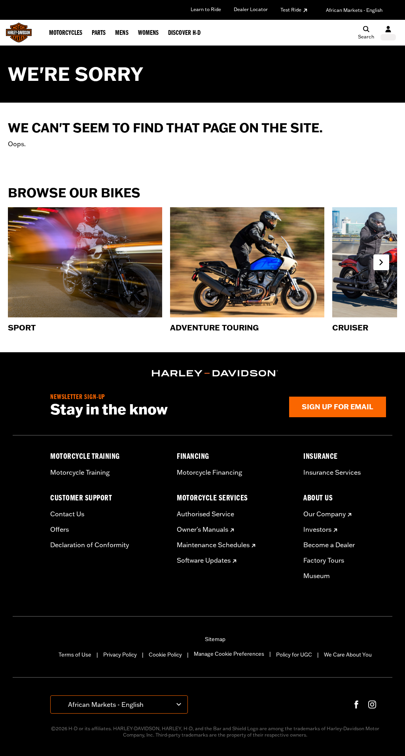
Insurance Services (332, 472)
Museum (316, 576)
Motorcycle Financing (209, 472)
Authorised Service (205, 514)
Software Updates (204, 560)
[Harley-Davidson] (215, 373)
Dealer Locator (251, 9)
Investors (317, 529)
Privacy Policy (120, 654)
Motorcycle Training (80, 472)
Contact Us (67, 514)
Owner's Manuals (202, 529)
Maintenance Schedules (213, 545)
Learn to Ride (206, 9)
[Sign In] (388, 33)
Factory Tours (323, 560)
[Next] (381, 262)
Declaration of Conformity (89, 545)
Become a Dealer (329, 545)
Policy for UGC (294, 654)
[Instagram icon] (372, 704)
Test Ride (290, 10)
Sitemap (215, 639)
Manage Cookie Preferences (229, 654)
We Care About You (348, 654)
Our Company (324, 514)
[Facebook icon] (356, 704)
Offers (59, 529)
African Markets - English (354, 10)
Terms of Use (75, 654)
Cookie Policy (165, 654)
